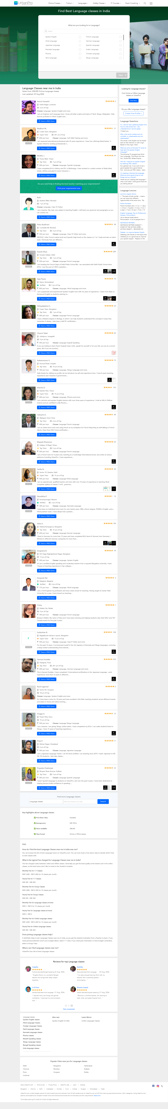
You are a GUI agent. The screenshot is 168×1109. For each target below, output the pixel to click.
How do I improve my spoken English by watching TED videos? (132, 163)
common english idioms (128, 194)
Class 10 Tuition (57, 207)
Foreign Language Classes (32, 1026)
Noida (86, 1072)
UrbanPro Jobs (64, 1085)
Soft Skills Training (74, 138)
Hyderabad (88, 1066)
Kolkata (86, 1069)
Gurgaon (56, 1072)
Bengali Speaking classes (32, 1045)
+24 (113, 788)
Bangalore (57, 1066)
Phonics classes (28, 1035)
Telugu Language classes (32, 1042)
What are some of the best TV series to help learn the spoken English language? (133, 150)
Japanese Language (52, 45)
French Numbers (125, 204)
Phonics (48, 54)
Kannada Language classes (32, 1032)
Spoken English (51, 37)
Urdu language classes (31, 1048)
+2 (114, 489)
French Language (92, 37)
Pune (25, 1072)
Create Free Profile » (133, 113)
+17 (113, 543)
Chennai (26, 1069)
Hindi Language (51, 41)
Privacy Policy (52, 1085)
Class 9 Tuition (72, 642)
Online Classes (54, 3)
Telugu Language (92, 58)
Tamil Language (51, 58)
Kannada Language (52, 49)
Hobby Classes (99, 3)
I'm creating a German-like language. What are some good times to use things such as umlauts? (132, 175)
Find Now (133, 101)
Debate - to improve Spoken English (132, 232)
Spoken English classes (31, 1020)
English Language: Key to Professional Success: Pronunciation (133, 214)
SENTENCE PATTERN (127, 223)
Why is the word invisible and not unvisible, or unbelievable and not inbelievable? (131, 136)
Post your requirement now (68, 188)
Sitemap (82, 1085)
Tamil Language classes (31, 1029)
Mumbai (56, 1069)
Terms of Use (41, 1085)
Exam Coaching (131, 3)
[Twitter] (162, 1086)
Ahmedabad (93, 1089)
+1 (114, 298)
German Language (93, 41)
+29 (113, 271)
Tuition (69, 3)
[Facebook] (153, 1087)
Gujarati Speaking (73, 343)
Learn (74, 1085)
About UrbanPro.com (27, 1085)
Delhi (25, 1066)
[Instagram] (158, 1087)
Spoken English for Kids (60, 1021)
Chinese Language (93, 54)
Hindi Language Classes (31, 1023)
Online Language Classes (91, 1021)
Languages (82, 3)
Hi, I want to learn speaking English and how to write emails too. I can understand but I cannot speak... (133, 127)
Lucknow (26, 1075)
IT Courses (115, 3)
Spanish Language (92, 45)
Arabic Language (92, 49)
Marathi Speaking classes (32, 1039)
